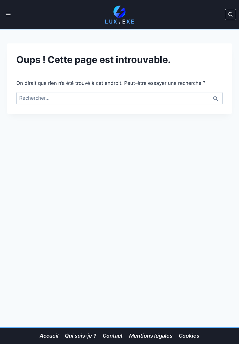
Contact (113, 336)
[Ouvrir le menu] (8, 14)
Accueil (49, 336)
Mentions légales (151, 336)
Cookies (189, 336)
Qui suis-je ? (80, 336)
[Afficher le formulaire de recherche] (230, 14)
